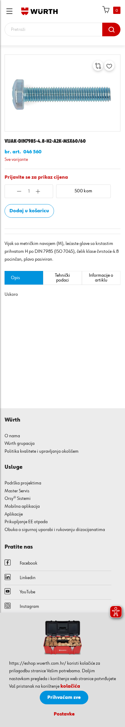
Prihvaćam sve (64, 697)
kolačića (70, 686)
